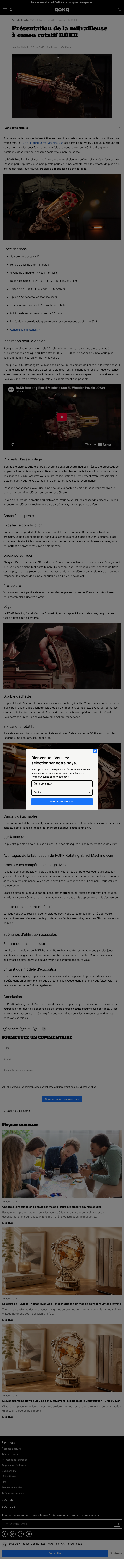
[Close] (95, 751)
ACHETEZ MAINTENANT (62, 801)
